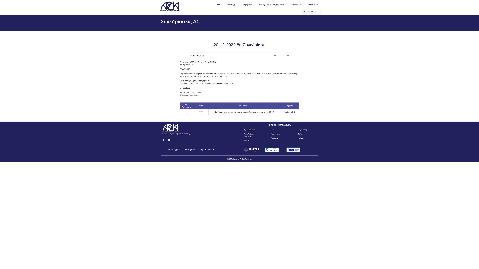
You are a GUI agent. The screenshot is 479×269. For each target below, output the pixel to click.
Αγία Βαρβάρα (249, 130)
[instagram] (169, 139)
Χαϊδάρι (300, 138)
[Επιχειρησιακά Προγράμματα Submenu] (286, 4)
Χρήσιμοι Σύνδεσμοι (207, 150)
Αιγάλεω (247, 140)
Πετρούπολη (302, 130)
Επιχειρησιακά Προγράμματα (271, 5)
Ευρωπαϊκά (296, 5)
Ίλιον (273, 130)
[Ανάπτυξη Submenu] (237, 4)
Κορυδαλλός (275, 134)
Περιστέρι (274, 138)
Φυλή (300, 134)
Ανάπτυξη (231, 5)
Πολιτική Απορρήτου (173, 150)
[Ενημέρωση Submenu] (254, 4)
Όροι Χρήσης (190, 150)
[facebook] (163, 139)
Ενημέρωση (247, 5)
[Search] (304, 11)
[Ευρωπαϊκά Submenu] (303, 4)
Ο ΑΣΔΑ (218, 5)
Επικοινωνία (313, 5)
